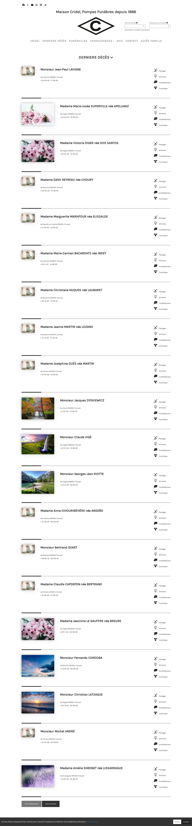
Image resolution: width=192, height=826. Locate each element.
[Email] (32, 5)
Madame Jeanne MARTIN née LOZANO (66, 327)
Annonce (162, 77)
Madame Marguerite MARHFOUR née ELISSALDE (74, 216)
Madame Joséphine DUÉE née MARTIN (67, 363)
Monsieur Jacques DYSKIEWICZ (82, 400)
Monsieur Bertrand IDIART (58, 547)
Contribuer (163, 88)
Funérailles (78, 40)
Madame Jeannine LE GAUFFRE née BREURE (90, 621)
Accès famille (151, 40)
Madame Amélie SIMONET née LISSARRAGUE (91, 768)
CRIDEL (35, 40)
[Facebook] (23, 5)
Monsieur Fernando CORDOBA (81, 658)
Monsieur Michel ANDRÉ (57, 731)
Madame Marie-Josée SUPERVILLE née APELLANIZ (94, 106)
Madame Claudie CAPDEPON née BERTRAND (71, 584)
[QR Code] (41, 5)
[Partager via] (45, 5)
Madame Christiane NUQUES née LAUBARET (71, 290)
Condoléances (101, 40)
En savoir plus (92, 822)
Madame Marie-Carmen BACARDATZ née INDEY (73, 253)
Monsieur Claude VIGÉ (76, 437)
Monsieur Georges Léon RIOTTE (82, 474)
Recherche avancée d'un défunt (137, 30)
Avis (120, 40)
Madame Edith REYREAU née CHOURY (66, 180)
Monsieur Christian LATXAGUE (81, 694)
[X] (28, 5)
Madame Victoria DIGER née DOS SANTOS (89, 143)
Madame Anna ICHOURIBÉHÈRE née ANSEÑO (71, 510)
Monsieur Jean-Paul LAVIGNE (60, 69)
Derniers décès (54, 40)
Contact (132, 40)
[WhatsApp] (37, 5)
